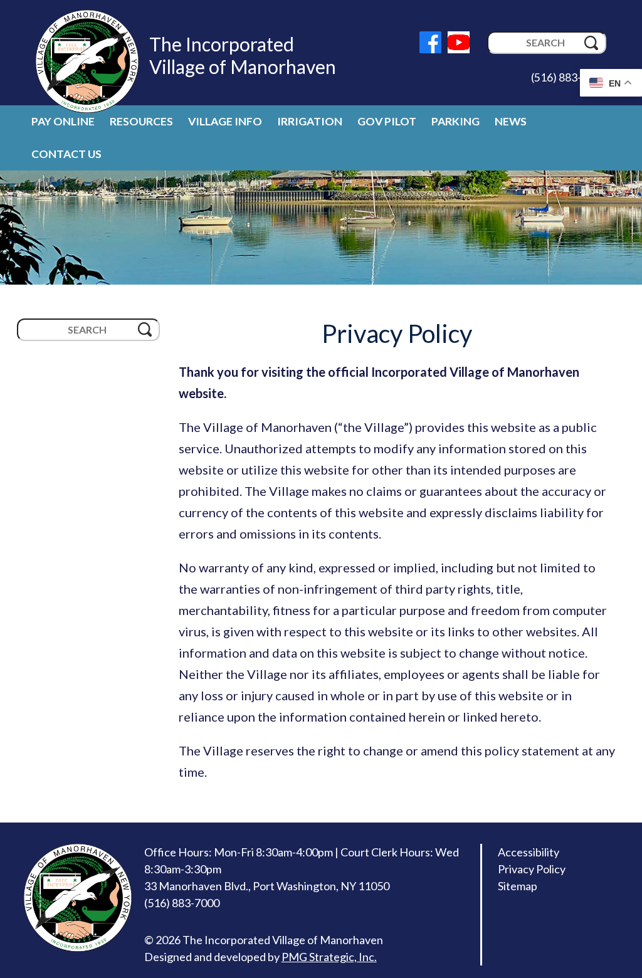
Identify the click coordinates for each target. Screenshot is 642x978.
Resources (141, 121)
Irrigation (309, 121)
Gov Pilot (386, 121)
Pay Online (63, 121)
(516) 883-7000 (568, 77)
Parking (455, 121)
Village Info (225, 121)
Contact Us (66, 153)
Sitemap (517, 886)
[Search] (591, 43)
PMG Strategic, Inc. (329, 957)
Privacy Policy (532, 869)
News (511, 121)
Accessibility (528, 852)
